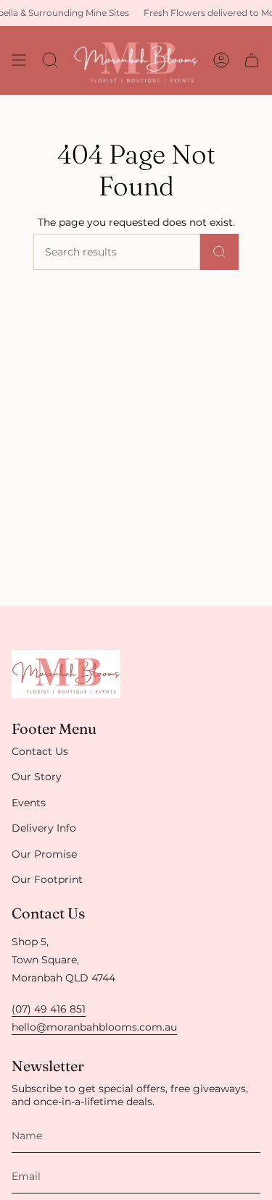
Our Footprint (47, 879)
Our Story (37, 776)
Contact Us (40, 751)
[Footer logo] (66, 674)
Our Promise (44, 854)
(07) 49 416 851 (49, 1008)
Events (29, 802)
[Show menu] (18, 60)
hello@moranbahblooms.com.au (94, 1027)
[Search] (219, 252)
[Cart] (251, 60)
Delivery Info (44, 827)
